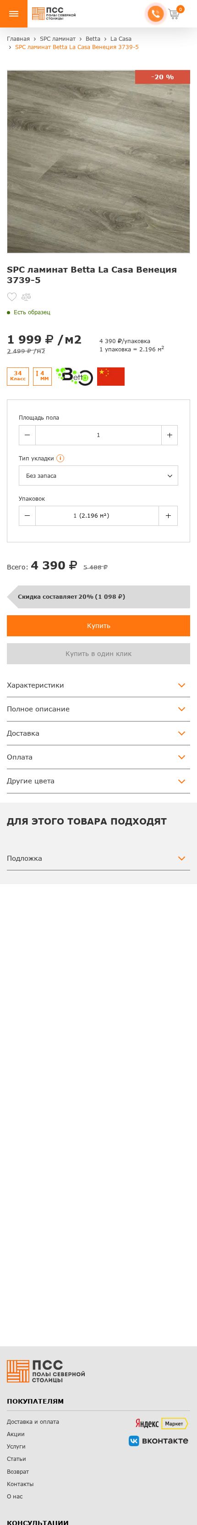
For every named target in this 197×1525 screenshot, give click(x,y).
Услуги (16, 1446)
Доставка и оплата (33, 1421)
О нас (14, 1496)
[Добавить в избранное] (12, 297)
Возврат (18, 1471)
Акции (16, 1434)
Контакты (20, 1484)
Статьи (16, 1458)
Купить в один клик (98, 653)
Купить (98, 625)
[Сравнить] (26, 297)
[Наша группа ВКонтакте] (158, 1441)
